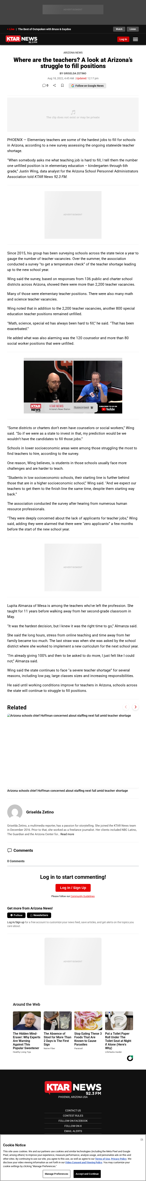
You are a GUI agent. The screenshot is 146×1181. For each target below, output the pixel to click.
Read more (67, 834)
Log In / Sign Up (73, 888)
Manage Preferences (56, 1173)
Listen (133, 29)
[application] (73, 385)
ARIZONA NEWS (73, 52)
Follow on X (73, 1125)
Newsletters (40, 915)
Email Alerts (73, 1131)
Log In (123, 39)
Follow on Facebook (73, 1120)
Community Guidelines (83, 896)
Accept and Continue (87, 1173)
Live (11, 29)
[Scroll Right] (135, 707)
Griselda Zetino (40, 812)
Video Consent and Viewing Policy (83, 1162)
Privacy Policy (119, 1158)
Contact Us (73, 1110)
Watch (119, 29)
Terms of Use (102, 1158)
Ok (141, 1139)
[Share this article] (54, 86)
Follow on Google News (89, 85)
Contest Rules (73, 1115)
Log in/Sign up (15, 922)
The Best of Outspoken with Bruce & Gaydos (44, 29)
